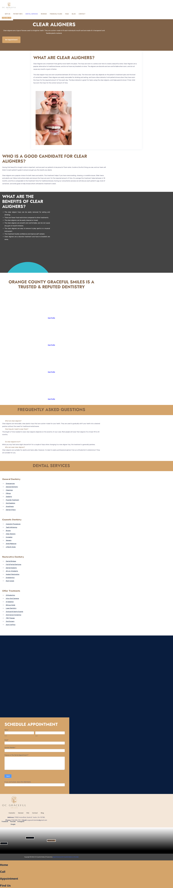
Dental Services (31, 14)
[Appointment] (0, 875)
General (20, 813)
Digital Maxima (57, 857)
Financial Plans (56, 14)
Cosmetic (12, 813)
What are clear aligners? (13, 421)
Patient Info (17, 14)
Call (2, 871)
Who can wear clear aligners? (15, 447)
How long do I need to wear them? (16, 429)
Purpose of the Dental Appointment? (17, 755)
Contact (82, 14)
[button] (51, 421)
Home (4, 864)
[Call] (0, 868)
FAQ (27, 813)
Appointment (9, 878)
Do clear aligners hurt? (13, 442)
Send (8, 776)
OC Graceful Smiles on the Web (70, 857)
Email (7, 740)
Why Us (7, 14)
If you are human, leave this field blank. (18, 782)
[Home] (0, 862)
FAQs (67, 14)
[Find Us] (0, 882)
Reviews (44, 14)
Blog (74, 14)
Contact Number (10, 747)
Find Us (5, 885)
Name (7, 730)
